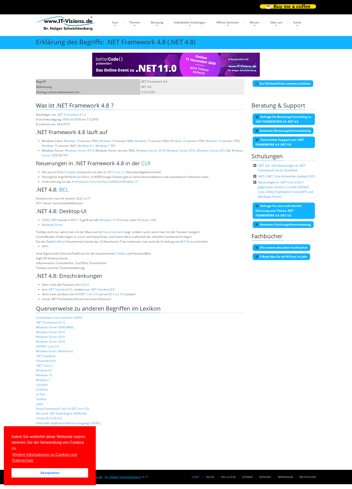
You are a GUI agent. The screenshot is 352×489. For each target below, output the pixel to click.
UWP (53, 220)
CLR (146, 163)
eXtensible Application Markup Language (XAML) (68, 423)
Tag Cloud (228, 477)
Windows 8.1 (85, 146)
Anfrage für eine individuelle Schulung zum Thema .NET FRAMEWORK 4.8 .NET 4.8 (278, 210)
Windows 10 (72, 141)
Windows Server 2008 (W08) (55, 327)
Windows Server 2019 (79, 150)
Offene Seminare (227, 22)
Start (115, 22)
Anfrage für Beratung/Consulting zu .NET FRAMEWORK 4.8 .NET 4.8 (283, 119)
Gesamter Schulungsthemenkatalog (285, 224)
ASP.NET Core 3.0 (85, 294)
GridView (59, 241)
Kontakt (265, 477)
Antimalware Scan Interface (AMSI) (59, 318)
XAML (46, 220)
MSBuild (68, 119)
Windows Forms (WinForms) (54, 351)
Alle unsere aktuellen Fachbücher (283, 247)
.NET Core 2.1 (116, 172)
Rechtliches (307, 477)
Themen (134, 22)
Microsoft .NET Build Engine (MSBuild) (61, 413)
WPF (73, 220)
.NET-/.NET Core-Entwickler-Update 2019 (286, 176)
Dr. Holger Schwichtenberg (123, 477)
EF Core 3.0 (116, 294)
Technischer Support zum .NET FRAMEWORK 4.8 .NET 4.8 (279, 142)
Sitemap (247, 477)
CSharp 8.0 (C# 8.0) (49, 418)
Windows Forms (52, 225)
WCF (39, 203)
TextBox (121, 253)
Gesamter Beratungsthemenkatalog (285, 131)
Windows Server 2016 (150, 150)
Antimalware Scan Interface (90, 182)
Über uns (276, 22)
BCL (63, 189)
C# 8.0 (84, 285)
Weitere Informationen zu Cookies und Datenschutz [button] (44, 457)
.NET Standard (57, 289)
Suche (297, 22)
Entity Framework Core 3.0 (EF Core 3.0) (62, 409)
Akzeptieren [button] (50, 473)
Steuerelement (113, 232)
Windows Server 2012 (181, 150)
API (118, 220)
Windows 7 (103, 146)
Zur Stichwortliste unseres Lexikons (285, 83)
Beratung (157, 22)
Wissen (254, 22)
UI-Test (187, 241)
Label (80, 237)
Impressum (285, 477)
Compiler (70, 172)
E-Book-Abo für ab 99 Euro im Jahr (283, 257)
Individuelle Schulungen (189, 22)
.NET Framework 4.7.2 (71, 115)
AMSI (113, 182)
